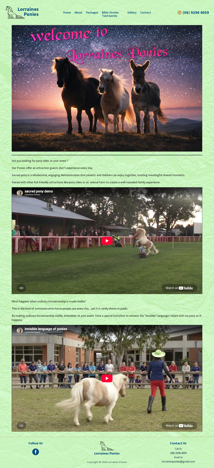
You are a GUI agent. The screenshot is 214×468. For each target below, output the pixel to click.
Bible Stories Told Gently (110, 13)
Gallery (132, 12)
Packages (92, 12)
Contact (145, 12)
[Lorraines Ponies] (22, 12)
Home (67, 12)
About (78, 12)
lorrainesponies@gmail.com (178, 461)
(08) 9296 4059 (196, 12)
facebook (35, 452)
